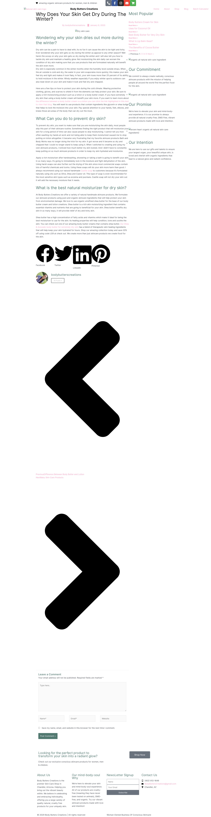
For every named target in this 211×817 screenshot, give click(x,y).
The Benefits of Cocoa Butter (144, 47)
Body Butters (78, 8)
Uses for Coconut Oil (139, 28)
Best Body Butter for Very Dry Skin (147, 35)
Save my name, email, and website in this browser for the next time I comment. (78, 728)
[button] (45, 255)
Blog (186, 9)
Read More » (133, 25)
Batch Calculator (201, 9)
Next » (151, 54)
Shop (176, 9)
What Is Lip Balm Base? (141, 41)
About (167, 9)
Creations (92, 8)
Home (156, 9)
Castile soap (86, 170)
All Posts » (58, 280)
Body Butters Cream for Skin (143, 22)
